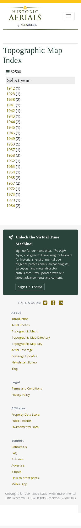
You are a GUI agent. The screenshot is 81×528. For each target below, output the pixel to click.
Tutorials (17, 459)
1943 (10, 116)
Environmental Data (25, 427)
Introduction (19, 319)
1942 (10, 110)
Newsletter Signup (24, 362)
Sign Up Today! (30, 287)
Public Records (21, 421)
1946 (10, 132)
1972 (10, 188)
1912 (10, 88)
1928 (10, 93)
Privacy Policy (20, 395)
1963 (10, 166)
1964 (10, 172)
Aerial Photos (20, 325)
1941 (10, 104)
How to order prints (25, 478)
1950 (10, 144)
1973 (10, 194)
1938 (10, 99)
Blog (14, 368)
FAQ (14, 453)
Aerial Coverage (22, 350)
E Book (16, 472)
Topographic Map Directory (30, 337)
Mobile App (19, 484)
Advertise (17, 465)
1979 (10, 199)
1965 (10, 177)
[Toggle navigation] (69, 16)
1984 (10, 205)
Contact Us (19, 447)
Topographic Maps (24, 331)
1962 (10, 160)
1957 (10, 149)
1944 (10, 121)
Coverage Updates (24, 356)
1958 (10, 155)
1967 (10, 183)
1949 (10, 138)
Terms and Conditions (26, 388)
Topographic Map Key (26, 344)
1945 (10, 127)
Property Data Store (25, 414)
